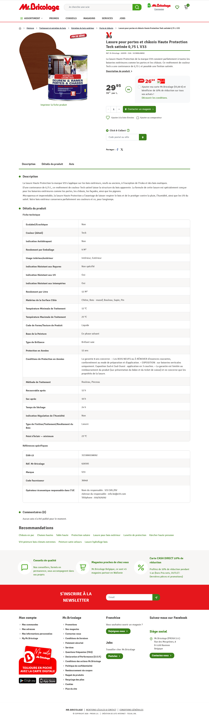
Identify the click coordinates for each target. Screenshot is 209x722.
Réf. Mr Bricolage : (113, 53)
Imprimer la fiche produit (54, 104)
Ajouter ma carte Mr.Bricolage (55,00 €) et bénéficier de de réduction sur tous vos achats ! (164, 90)
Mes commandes (30, 624)
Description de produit (118, 71)
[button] (186, 7)
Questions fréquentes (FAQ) (79, 652)
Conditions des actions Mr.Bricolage (83, 661)
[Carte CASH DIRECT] (141, 567)
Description (28, 164)
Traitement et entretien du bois (52, 28)
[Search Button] (137, 7)
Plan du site (71, 688)
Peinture (30, 28)
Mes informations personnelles (37, 633)
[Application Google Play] (27, 680)
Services (69, 647)
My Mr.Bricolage (30, 638)
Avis (71, 164)
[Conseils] (24, 567)
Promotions (71, 624)
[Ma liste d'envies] (177, 7)
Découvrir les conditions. (155, 97)
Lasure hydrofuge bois (96, 542)
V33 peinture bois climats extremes (37, 542)
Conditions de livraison (76, 638)
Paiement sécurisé (74, 643)
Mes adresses (28, 629)
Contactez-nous (73, 633)
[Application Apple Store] (47, 680)
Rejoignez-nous (116, 631)
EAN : (130, 53)
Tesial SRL (131, 714)
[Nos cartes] (37, 658)
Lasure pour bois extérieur (106, 535)
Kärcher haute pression (161, 535)
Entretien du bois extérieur (82, 28)
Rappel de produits (74, 675)
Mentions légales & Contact (101, 710)
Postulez (112, 656)
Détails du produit (52, 164)
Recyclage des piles (74, 679)
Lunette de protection (134, 535)
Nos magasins (72, 629)
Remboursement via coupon (78, 670)
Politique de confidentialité (78, 666)
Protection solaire (80, 535)
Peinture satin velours (70, 542)
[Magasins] (83, 567)
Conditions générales (131, 710)
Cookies (69, 684)
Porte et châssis (106, 28)
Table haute (62, 535)
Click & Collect (118, 130)
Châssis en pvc (26, 535)
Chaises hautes (45, 535)
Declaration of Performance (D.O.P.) (83, 656)
